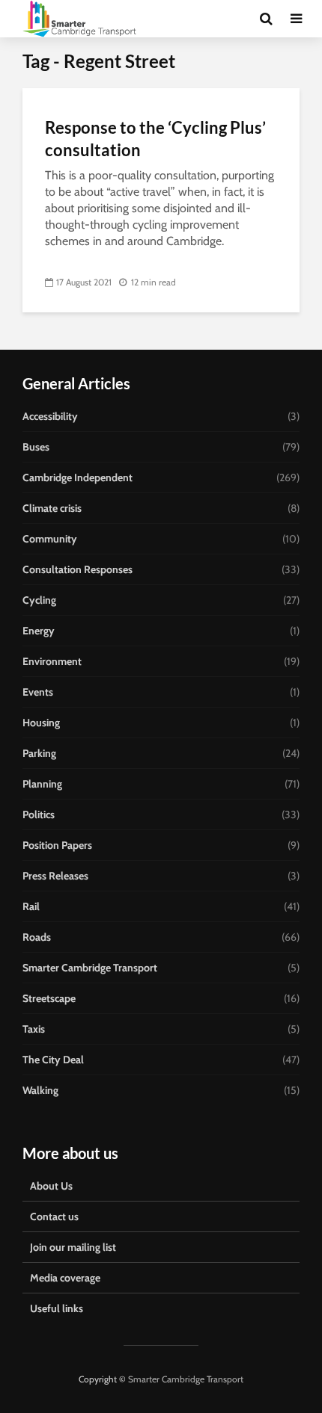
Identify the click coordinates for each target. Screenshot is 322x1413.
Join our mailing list (73, 1247)
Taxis (33, 1029)
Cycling (39, 600)
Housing (41, 722)
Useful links (56, 1308)
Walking (40, 1090)
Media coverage (65, 1277)
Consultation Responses (77, 569)
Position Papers (57, 845)
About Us (51, 1186)
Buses (35, 447)
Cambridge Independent (77, 477)
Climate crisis (52, 508)
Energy (38, 630)
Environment (52, 661)
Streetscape (49, 998)
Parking (39, 753)
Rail (31, 906)
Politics (38, 814)
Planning (42, 784)
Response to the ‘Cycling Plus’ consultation (155, 138)
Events (37, 692)
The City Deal (53, 1059)
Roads (36, 937)
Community (49, 538)
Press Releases (55, 875)
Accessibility (50, 416)
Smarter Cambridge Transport (89, 967)
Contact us (54, 1216)
